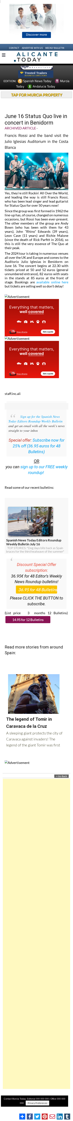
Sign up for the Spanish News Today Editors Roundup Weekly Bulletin (35, 418)
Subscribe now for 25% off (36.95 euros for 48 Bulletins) (39, 446)
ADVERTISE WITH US (32, 48)
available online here (52, 282)
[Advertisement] (36, 934)
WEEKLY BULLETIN (54, 48)
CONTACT (14, 48)
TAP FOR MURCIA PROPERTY (36, 95)
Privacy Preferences (37, 1103)
